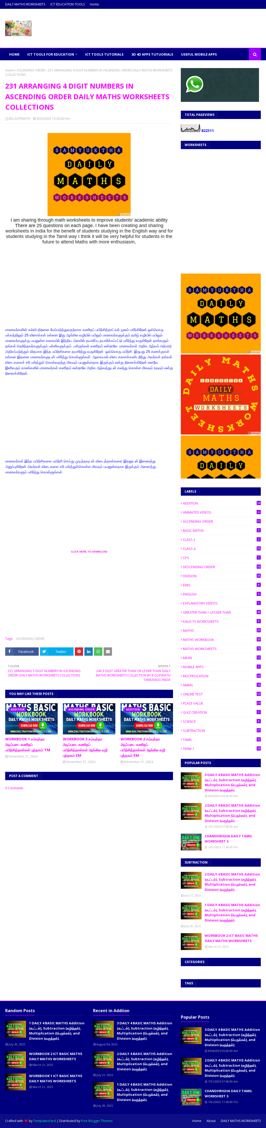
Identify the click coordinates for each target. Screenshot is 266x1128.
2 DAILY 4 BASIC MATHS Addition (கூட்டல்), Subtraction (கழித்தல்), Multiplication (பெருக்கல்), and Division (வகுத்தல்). (232, 813)
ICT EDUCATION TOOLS (67, 4)
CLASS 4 (221, 548)
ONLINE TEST (221, 694)
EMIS (221, 585)
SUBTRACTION (221, 730)
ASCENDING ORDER (31, 70)
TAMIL (221, 739)
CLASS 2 (221, 539)
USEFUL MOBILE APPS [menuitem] (199, 54)
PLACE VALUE (221, 703)
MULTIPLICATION (221, 676)
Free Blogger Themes (96, 1121)
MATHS (221, 630)
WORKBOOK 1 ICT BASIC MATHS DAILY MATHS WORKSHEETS (55, 1078)
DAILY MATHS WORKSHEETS (25, 4)
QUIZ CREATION (221, 712)
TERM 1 (221, 748)
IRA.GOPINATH (19, 118)
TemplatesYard (44, 1121)
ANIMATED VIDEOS (221, 512)
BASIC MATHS (221, 530)
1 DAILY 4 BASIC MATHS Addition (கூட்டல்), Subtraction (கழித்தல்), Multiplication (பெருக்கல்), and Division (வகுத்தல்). (232, 913)
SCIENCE (221, 721)
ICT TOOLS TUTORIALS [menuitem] (104, 54)
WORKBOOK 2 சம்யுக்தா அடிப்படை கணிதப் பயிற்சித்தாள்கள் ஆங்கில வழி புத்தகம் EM (143, 747)
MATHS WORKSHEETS (221, 648)
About (211, 1121)
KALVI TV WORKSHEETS (221, 621)
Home (94, 4)
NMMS (221, 685)
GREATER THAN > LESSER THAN (221, 612)
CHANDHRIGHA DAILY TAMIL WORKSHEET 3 (228, 839)
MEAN (221, 657)
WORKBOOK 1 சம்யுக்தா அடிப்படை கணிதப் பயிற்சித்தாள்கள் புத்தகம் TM (27, 744)
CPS (221, 557)
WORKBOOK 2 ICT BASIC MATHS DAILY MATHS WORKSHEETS (231, 938)
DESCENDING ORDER (221, 567)
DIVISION (221, 576)
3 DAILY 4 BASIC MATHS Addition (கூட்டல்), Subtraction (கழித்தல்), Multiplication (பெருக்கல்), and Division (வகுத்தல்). (232, 782)
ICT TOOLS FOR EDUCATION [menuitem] (50, 54)
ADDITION (221, 503)
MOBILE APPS (221, 667)
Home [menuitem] (14, 54)
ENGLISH (221, 594)
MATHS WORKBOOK (221, 639)
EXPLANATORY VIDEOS (221, 603)
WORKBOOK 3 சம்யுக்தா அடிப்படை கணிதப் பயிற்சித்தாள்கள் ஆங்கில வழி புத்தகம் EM (85, 747)
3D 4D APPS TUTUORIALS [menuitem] (152, 54)
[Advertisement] (89, 290)
